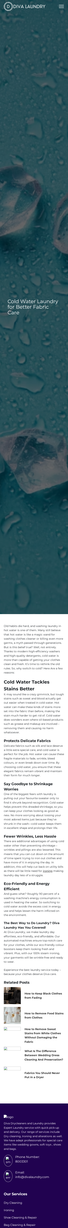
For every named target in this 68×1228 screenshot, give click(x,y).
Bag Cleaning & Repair (20, 1225)
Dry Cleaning (13, 1203)
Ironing (9, 1210)
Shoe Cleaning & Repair (20, 1217)
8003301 (21, 1161)
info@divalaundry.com (32, 1177)
